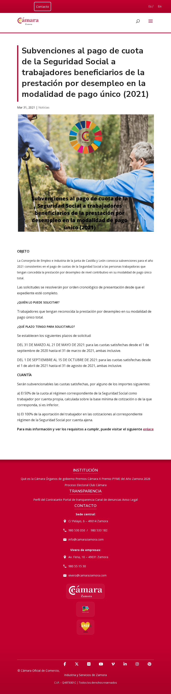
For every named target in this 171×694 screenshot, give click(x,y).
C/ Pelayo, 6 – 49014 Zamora (88, 521)
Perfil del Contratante (47, 500)
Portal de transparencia (78, 500)
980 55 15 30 (77, 566)
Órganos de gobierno (60, 479)
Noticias (43, 107)
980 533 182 (99, 530)
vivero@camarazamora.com (87, 575)
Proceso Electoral (76, 485)
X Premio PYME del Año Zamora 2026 (124, 479)
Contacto (42, 6)
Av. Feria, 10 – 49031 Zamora (88, 557)
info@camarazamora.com (86, 539)
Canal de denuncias (108, 500)
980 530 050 (76, 530)
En (159, 6)
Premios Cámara (86, 479)
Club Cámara (98, 485)
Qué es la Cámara (33, 479)
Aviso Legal (130, 500)
